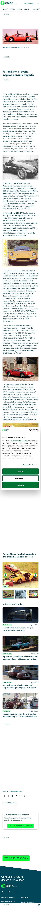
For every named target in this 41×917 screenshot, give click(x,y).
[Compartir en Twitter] (12, 796)
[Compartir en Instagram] (8, 796)
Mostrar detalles (28, 465)
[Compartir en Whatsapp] (23, 796)
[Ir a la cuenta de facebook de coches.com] (16, 892)
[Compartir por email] (4, 796)
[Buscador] (38, 3)
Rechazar (20, 485)
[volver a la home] (9, 885)
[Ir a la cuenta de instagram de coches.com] (9, 892)
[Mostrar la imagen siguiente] (35, 575)
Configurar (19, 478)
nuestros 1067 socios (19, 441)
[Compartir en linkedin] (20, 796)
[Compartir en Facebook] (16, 796)
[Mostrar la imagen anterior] (5, 575)
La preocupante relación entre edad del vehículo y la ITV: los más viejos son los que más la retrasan (19, 696)
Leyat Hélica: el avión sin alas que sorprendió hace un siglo (20, 609)
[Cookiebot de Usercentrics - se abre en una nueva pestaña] (29, 430)
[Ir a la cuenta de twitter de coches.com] (2, 892)
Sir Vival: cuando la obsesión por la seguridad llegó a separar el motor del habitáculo (20, 667)
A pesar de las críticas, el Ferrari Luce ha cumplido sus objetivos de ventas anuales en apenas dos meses (20, 639)
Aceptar (20, 471)
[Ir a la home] (8, 3)
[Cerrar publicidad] (39, 905)
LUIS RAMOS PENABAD (11, 47)
